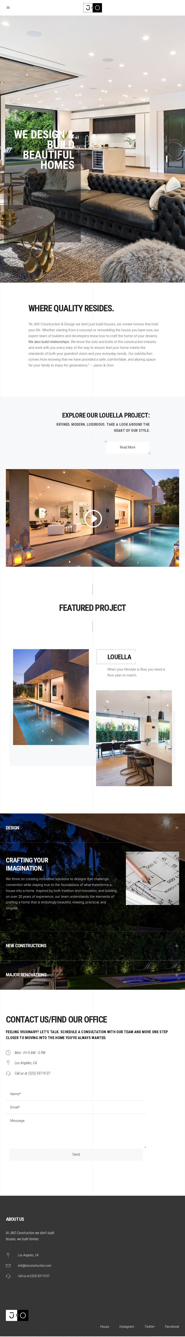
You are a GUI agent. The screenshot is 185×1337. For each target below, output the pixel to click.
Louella (119, 657)
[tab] (92, 828)
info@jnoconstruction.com (34, 1266)
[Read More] (8, 919)
